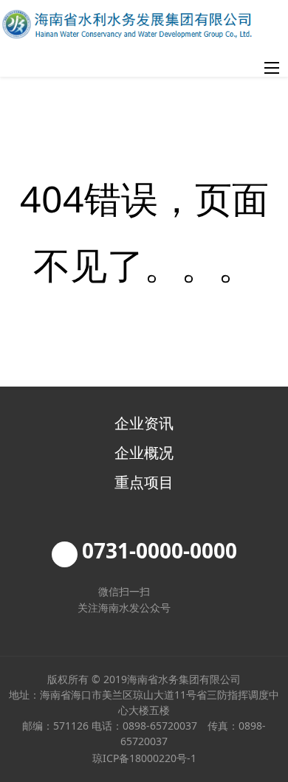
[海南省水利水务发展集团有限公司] (127, 24)
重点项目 (144, 482)
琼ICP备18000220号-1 (144, 758)
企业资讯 (144, 423)
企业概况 (144, 453)
